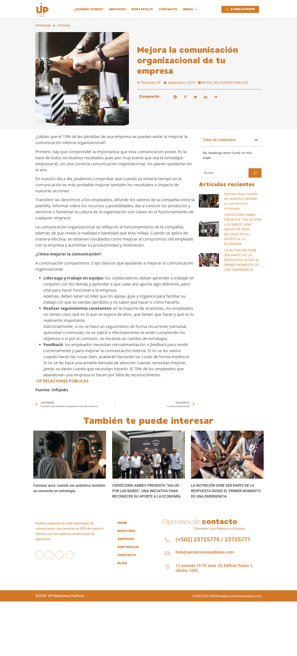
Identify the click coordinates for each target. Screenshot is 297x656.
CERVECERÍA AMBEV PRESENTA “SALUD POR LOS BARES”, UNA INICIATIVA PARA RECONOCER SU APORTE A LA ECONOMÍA (146, 490)
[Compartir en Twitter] (195, 96)
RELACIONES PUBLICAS (231, 83)
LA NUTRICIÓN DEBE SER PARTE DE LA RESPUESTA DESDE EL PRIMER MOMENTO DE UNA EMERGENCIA (226, 490)
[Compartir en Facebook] (185, 96)
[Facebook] (39, 555)
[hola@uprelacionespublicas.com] (167, 553)
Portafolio (142, 9)
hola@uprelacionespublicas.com (205, 552)
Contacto (168, 9)
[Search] (255, 173)
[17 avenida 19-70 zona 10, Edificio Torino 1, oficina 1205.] (167, 567)
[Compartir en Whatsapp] (175, 96)
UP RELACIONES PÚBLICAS (62, 381)
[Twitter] (70, 555)
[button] (256, 139)
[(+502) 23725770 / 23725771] (167, 540)
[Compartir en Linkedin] (205, 96)
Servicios (117, 9)
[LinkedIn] (60, 555)
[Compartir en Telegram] (216, 96)
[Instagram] (49, 555)
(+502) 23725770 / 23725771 (213, 539)
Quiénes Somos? (88, 9)
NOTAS (207, 83)
